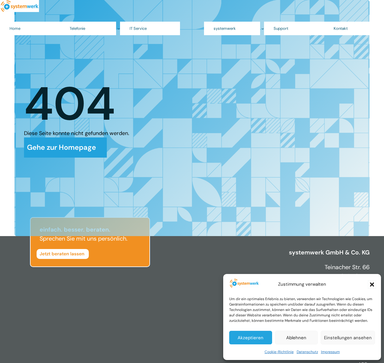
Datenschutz (307, 351)
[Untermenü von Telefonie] (118, 28)
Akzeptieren (250, 338)
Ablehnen (296, 338)
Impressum (330, 351)
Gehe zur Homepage (61, 147)
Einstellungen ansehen (348, 338)
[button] (372, 284)
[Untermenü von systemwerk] (262, 28)
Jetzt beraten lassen (62, 254)
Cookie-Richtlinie (279, 351)
